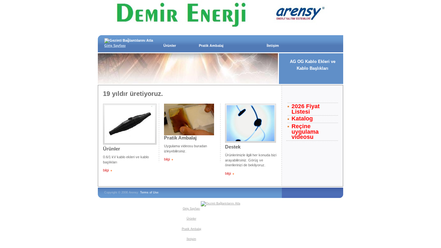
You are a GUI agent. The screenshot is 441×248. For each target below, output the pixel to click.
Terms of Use (149, 192)
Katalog (302, 118)
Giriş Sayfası (115, 45)
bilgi (106, 170)
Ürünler (169, 45)
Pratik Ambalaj (211, 45)
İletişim (273, 45)
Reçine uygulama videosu (305, 131)
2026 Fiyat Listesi (306, 109)
